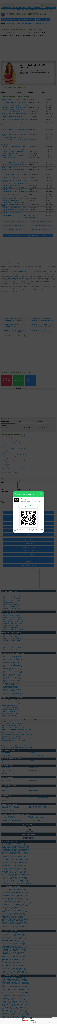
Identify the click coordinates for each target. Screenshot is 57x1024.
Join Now (29, 506)
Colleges (33, 1022)
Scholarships (21, 1022)
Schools (28, 1022)
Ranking (47, 1022)
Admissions (11, 1022)
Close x (54, 1018)
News (15, 1022)
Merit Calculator (40, 1022)
